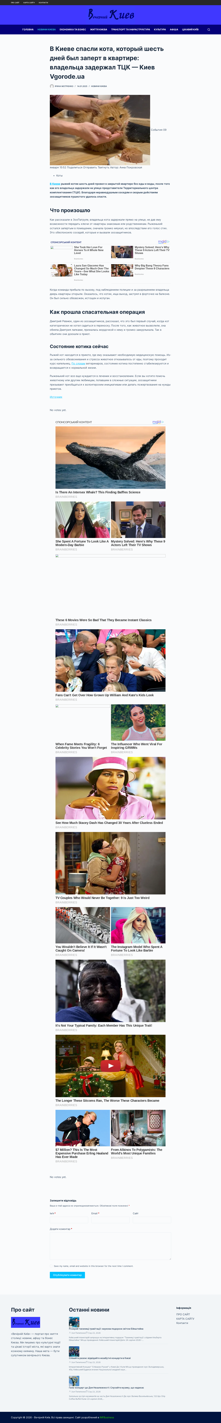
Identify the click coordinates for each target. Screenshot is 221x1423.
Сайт (135, 1213)
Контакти (43, 3)
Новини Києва (47, 29)
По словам (78, 363)
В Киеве (55, 183)
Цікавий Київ (190, 29)
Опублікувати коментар (67, 1275)
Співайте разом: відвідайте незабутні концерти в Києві (100, 1358)
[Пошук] (209, 29)
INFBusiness (107, 1417)
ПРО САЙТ (15, 3)
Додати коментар (61, 1228)
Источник (56, 396)
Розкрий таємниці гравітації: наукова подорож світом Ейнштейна (106, 1328)
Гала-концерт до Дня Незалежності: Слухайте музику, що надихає (106, 1387)
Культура (160, 29)
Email (95, 1213)
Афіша (174, 29)
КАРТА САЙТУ (29, 3)
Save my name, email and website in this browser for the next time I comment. (93, 1266)
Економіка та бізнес (73, 29)
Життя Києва (98, 29)
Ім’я (53, 1213)
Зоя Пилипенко (78, 1333)
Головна (27, 29)
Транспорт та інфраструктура (130, 29)
